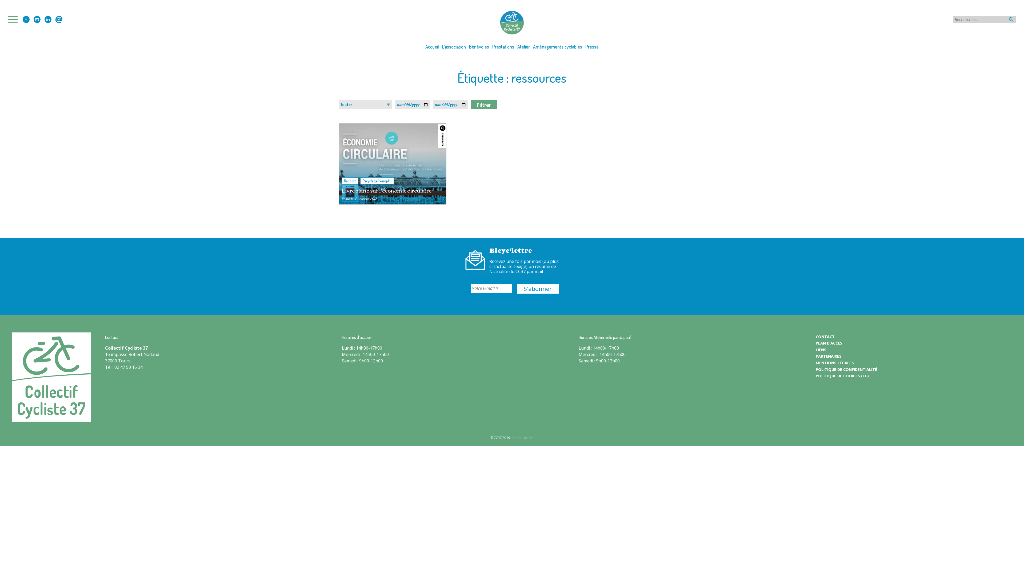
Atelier (523, 47)
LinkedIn (48, 19)
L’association (454, 47)
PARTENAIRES (829, 356)
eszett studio (523, 437)
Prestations (503, 47)
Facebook (26, 19)
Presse (592, 47)
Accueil (432, 47)
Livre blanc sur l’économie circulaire (386, 190)
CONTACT (825, 336)
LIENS (821, 349)
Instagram (37, 19)
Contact (58, 19)
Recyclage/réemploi (377, 181)
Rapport (350, 181)
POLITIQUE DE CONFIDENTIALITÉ (846, 369)
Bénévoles (479, 47)
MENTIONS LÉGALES (835, 362)
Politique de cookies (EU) (842, 375)
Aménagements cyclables (557, 47)
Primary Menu (14, 19)
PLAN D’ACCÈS (829, 343)
